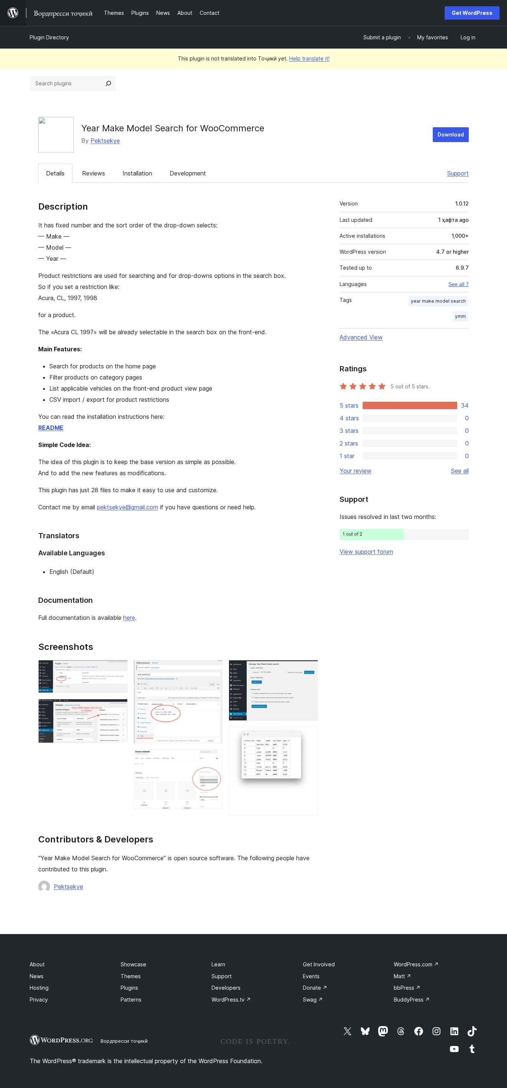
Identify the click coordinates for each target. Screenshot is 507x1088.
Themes (131, 976)
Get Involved (319, 964)
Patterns (131, 999)
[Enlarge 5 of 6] (308, 670)
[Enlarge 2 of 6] (117, 709)
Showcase (133, 964)
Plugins (129, 988)
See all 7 (458, 284)
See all (460, 470)
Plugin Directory (49, 37)
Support (458, 173)
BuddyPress (412, 999)
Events (311, 976)
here (129, 617)
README (50, 427)
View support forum (366, 551)
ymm (460, 316)
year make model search (438, 301)
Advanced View (361, 337)
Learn (218, 964)
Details (55, 173)
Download (451, 134)
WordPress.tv (231, 999)
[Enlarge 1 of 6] (117, 670)
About (37, 964)
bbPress (407, 988)
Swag (313, 999)
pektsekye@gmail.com (127, 507)
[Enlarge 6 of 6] (308, 736)
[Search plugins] (108, 83)
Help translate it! (309, 58)
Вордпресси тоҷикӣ (124, 1041)
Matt (402, 976)
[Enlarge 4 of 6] (212, 759)
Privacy (39, 999)
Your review (356, 470)
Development (188, 173)
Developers (226, 988)
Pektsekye (105, 140)
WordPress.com (416, 964)
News (36, 976)
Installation (137, 173)
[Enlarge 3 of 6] (212, 670)
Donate (315, 988)
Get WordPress (472, 13)
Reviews (93, 173)
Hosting (39, 988)
